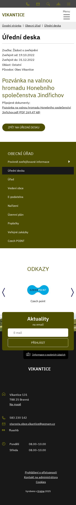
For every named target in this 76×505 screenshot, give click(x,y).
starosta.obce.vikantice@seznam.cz (32, 424)
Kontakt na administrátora (41, 477)
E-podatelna (15, 197)
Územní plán (16, 214)
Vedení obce (16, 188)
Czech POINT (16, 241)
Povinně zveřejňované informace (28, 161)
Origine (41, 491)
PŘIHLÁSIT (38, 342)
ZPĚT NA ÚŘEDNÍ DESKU (23, 127)
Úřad (11, 179)
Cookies (41, 482)
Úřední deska (52, 25)
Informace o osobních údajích (48, 354)
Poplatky (13, 223)
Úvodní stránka (11, 25)
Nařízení (13, 205)
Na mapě (15, 404)
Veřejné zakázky (18, 232)
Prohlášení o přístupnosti (41, 472)
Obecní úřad (32, 25)
